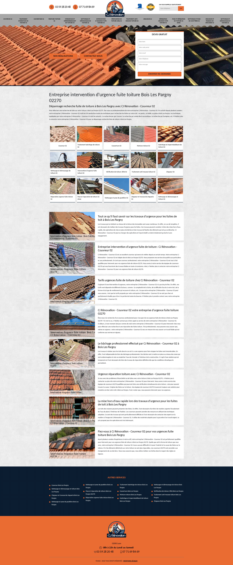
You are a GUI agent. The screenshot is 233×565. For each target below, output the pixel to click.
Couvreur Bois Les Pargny (60, 485)
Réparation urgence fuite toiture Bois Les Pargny (100, 499)
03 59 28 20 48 (63, 7)
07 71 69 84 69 (86, 7)
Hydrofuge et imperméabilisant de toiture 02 (70, 21)
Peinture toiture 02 (54, 20)
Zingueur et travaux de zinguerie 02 (209, 21)
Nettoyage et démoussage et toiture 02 (225, 21)
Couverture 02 (39, 19)
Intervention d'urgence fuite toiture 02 (101, 21)
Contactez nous (93, 56)
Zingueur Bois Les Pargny (162, 501)
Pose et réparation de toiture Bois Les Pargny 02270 (98, 492)
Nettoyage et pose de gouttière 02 (194, 20)
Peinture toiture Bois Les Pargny (130, 495)
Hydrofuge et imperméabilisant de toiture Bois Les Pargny (134, 499)
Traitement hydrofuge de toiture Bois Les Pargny (134, 486)
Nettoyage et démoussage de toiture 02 (85, 21)
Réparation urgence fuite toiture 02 (163, 21)
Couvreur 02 (7, 19)
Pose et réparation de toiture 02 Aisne (178, 21)
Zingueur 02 (147, 19)
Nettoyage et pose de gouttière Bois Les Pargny (65, 503)
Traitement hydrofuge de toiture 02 (23, 21)
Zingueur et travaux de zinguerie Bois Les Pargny (65, 496)
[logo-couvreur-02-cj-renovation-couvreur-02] (115, 7)
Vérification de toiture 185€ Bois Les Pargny (168, 491)
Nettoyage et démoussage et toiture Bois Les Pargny (65, 490)
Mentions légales (130, 561)
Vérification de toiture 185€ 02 (116, 20)
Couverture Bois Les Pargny (129, 491)
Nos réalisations (63, 56)
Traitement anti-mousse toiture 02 (132, 20)
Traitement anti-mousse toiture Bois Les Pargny (167, 496)
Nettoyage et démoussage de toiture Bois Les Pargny (168, 486)
